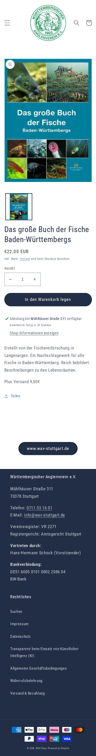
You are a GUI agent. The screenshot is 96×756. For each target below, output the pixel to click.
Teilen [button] (15, 396)
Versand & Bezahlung (27, 693)
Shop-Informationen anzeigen (34, 333)
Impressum (19, 624)
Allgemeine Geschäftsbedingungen (38, 668)
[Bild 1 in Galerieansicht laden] (19, 206)
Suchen (16, 611)
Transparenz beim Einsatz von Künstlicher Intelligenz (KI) (44, 652)
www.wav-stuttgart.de (48, 448)
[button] (7, 23)
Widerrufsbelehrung (26, 680)
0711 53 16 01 (39, 507)
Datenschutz (20, 636)
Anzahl (9, 268)
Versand (25, 259)
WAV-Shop (41, 748)
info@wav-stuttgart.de (44, 515)
